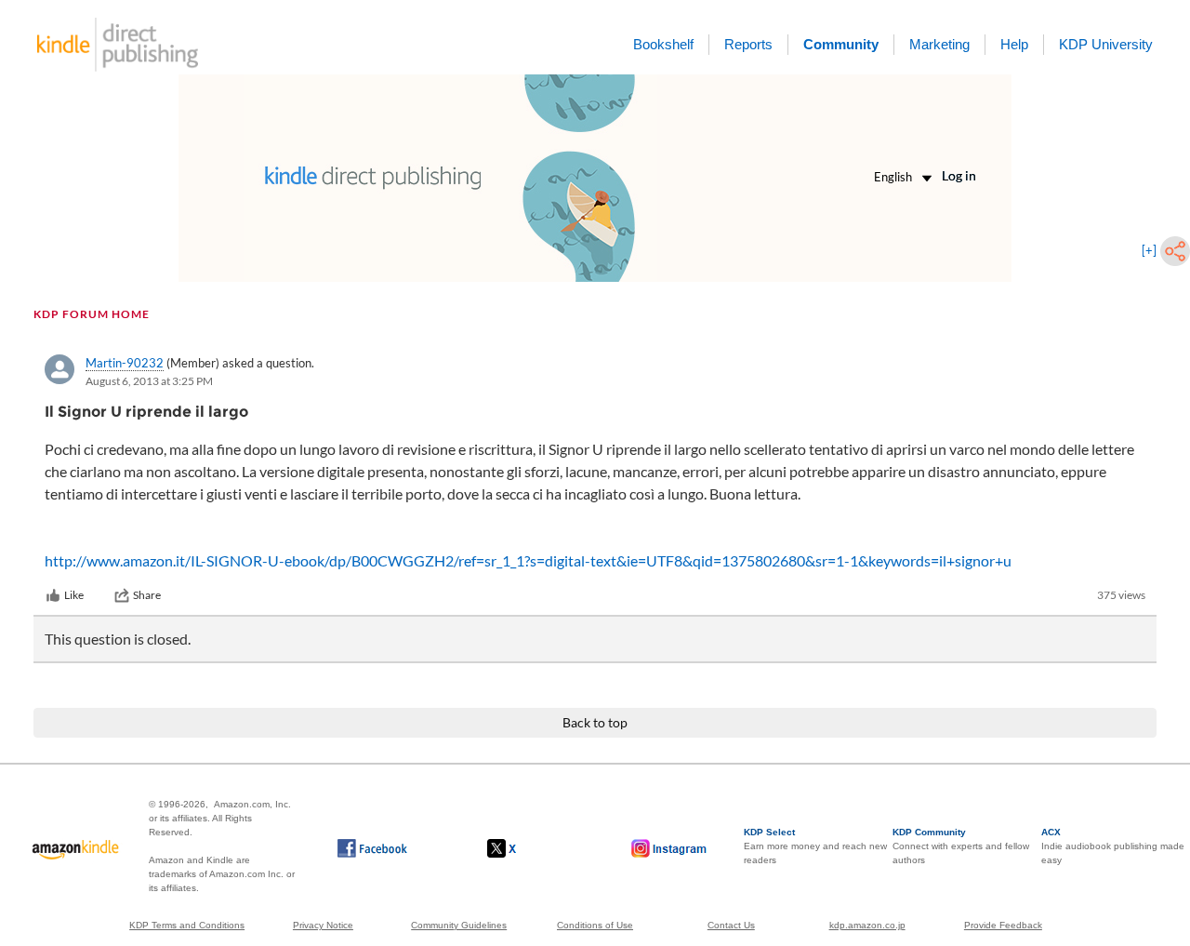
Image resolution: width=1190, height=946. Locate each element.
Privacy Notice (323, 925)
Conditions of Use (595, 925)
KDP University (1106, 44)
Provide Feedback (1003, 925)
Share (147, 595)
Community (841, 44)
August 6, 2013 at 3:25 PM (149, 381)
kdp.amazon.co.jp (867, 925)
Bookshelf (663, 44)
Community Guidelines (459, 925)
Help (1014, 44)
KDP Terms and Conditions (187, 925)
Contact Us (731, 925)
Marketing (939, 44)
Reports (748, 44)
